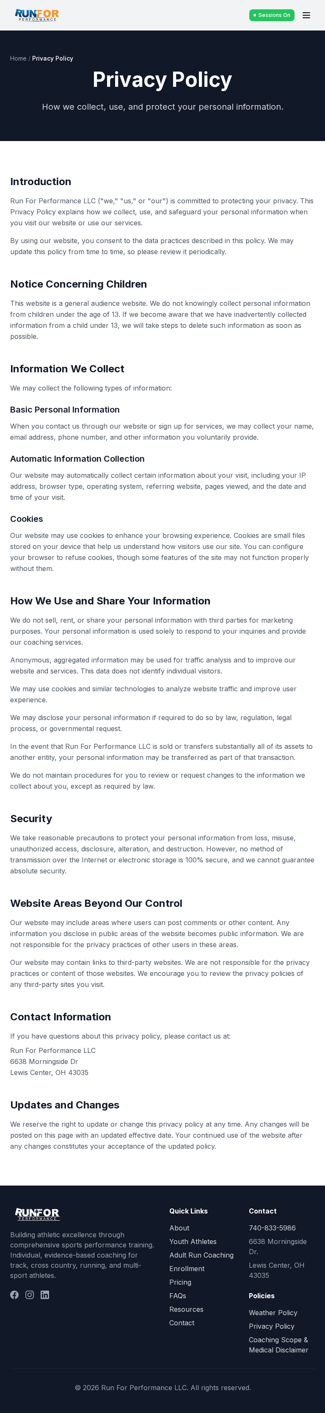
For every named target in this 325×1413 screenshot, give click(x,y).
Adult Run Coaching (201, 1255)
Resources (186, 1309)
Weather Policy (273, 1312)
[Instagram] (29, 1295)
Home (18, 58)
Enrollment (186, 1268)
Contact (181, 1323)
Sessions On (274, 15)
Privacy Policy (272, 1326)
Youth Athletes (193, 1241)
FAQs (177, 1295)
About (179, 1228)
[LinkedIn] (45, 1295)
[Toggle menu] (306, 15)
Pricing (180, 1282)
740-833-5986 (272, 1228)
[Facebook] (14, 1295)
